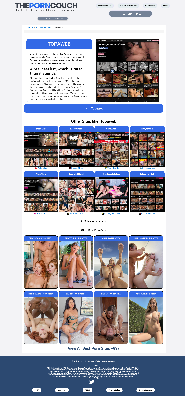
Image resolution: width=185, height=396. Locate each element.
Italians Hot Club (147, 174)
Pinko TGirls (41, 174)
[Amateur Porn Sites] (76, 264)
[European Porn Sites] (41, 264)
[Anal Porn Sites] (111, 264)
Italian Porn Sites (43, 27)
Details (94, 365)
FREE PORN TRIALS (130, 13)
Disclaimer (62, 390)
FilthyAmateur (147, 129)
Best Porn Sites (105, 6)
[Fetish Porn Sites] (111, 320)
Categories (150, 6)
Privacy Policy (114, 390)
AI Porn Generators (128, 6)
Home (30, 27)
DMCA (87, 390)
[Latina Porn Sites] (76, 320)
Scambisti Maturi (76, 174)
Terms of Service (145, 390)
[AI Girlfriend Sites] (146, 320)
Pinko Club (41, 129)
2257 (37, 390)
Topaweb (97, 108)
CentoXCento (112, 129)
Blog (165, 6)
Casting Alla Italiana (111, 174)
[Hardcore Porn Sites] (146, 264)
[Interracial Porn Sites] (41, 320)
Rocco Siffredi (76, 129)
